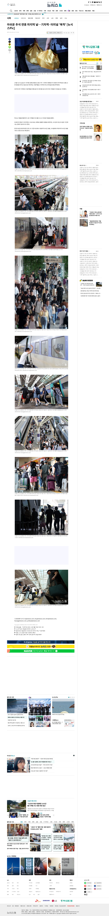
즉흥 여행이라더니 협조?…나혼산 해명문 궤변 (41, 768)
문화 (57, 11)
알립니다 (78, 906)
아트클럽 (30, 885)
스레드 (89, 891)
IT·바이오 (39, 11)
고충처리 (41, 906)
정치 (20, 11)
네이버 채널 (89, 883)
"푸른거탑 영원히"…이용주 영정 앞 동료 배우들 (42, 759)
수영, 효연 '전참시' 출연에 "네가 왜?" (39, 771)
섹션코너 (30, 891)
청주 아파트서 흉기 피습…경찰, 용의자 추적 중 (18, 848)
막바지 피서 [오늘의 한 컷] (58, 714)
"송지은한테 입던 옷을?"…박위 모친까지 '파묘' (42, 765)
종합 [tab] (101, 63)
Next (53, 815)
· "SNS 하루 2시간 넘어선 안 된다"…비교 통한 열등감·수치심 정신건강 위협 (91, 288)
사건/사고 (23, 18)
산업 (35, 11)
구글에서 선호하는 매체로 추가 (55, 32)
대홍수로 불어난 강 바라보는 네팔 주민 (16, 717)
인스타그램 (99, 889)
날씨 (61, 18)
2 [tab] (70, 697)
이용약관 (51, 906)
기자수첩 (82, 123)
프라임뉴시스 (93, 5)
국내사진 (51, 882)
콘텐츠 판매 (29, 906)
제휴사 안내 (22, 906)
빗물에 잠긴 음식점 (12, 720)
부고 (34, 894)
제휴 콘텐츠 (88, 11)
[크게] (73, 33)
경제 (27, 11)
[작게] (71, 33)
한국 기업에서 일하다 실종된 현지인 (15, 714)
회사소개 (9, 906)
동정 (38, 894)
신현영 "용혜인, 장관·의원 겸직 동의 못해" (23, 816)
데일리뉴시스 (38, 891)
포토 (76, 11)
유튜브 (89, 886)
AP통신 (71, 882)
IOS (70, 894)
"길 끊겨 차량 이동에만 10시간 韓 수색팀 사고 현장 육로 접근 (37, 805)
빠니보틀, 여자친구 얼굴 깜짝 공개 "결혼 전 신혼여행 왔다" (17, 839)
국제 (24, 11)
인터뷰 (30, 888)
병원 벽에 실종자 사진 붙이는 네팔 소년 (16, 723)
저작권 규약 (35, 906)
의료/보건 (37, 18)
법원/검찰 (30, 18)
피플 (81, 209)
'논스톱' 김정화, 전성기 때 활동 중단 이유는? (41, 762)
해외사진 (57, 882)
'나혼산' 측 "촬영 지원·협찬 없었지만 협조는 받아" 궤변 (41, 828)
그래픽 (50, 885)
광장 (73, 11)
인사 (30, 894)
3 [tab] (72, 697)
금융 (31, 11)
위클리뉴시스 (99, 5)
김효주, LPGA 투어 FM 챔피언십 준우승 (16, 725)
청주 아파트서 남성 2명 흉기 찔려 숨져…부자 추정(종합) (17, 844)
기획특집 (37, 888)
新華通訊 (71, 885)
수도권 (49, 11)
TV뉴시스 (81, 11)
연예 (65, 11)
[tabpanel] (63, 708)
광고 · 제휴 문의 (15, 906)
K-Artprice (86, 5)
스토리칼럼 (38, 882)
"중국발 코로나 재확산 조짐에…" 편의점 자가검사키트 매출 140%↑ (46, 837)
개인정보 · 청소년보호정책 (60, 906)
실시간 (16, 11)
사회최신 (16, 18)
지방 (53, 11)
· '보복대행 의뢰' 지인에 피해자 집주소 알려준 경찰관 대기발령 (91, 296)
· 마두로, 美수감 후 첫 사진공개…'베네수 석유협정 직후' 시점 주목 (91, 293)
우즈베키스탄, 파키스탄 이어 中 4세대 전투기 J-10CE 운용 (58, 837)
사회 (45, 11)
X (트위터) (89, 889)
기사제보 (46, 906)
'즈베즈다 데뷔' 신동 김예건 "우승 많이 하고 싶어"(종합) (58, 847)
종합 (22, 822)
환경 (57, 18)
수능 (66, 18)
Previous (8, 815)
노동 (52, 18)
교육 (48, 18)
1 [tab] (68, 697)
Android (71, 891)
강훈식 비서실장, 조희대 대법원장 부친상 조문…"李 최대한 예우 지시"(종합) (46, 847)
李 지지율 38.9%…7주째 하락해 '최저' (57, 723)
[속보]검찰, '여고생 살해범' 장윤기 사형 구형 (19, 14)
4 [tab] (73, 697)
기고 (36, 885)
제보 (93, 11)
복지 (43, 18)
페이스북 (98, 886)
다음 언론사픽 (99, 883)
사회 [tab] (97, 63)
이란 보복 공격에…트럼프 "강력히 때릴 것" (45, 816)
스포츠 (61, 11)
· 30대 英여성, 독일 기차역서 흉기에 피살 (89, 291)
